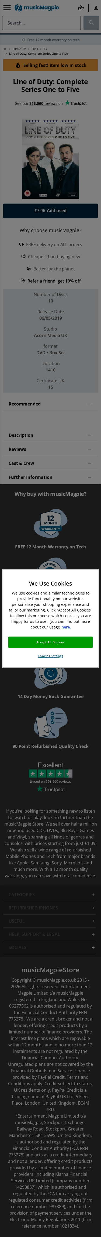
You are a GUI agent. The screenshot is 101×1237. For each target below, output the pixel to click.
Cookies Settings (50, 656)
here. (66, 627)
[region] (50, 618)
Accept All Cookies (50, 642)
